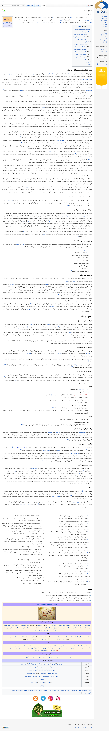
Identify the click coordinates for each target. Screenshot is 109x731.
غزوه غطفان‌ (47, 667)
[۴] (20, 136)
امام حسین (37, 639)
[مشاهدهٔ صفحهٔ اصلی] (101, 7)
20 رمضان (5, 23)
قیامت (17, 244)
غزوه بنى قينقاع (32, 664)
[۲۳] (71, 355)
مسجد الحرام (22, 657)
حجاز (61, 23)
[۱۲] (37, 218)
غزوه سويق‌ (24, 664)
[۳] (87, 128)
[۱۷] (63, 300)
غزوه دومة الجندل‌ (52, 673)
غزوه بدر (33, 628)
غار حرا (66, 657)
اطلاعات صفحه (103, 43)
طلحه (30, 646)
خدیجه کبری (62, 639)
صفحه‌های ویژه (103, 37)
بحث (88, 5)
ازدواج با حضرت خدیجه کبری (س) (58, 625)
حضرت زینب (29, 639)
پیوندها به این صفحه (101, 33)
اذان (58, 327)
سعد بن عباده (26, 187)
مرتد (51, 395)
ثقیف (73, 281)
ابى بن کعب (88, 90)
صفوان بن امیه (83, 216)
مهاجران (86, 250)
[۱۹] (55, 306)
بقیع (44, 657)
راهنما (105, 23)
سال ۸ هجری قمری (76, 690)
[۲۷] (4, 377)
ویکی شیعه (104, 50)
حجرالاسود (39, 625)
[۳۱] (68, 439)
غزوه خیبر (9, 628)
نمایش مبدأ (37, 5)
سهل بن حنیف (43, 648)
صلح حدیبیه (32, 74)
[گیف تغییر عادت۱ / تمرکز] (101, 78)
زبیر (23, 221)
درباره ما (105, 25)
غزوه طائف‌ (34, 683)
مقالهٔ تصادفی (103, 21)
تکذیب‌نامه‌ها (71, 727)
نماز (28, 327)
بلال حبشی (36, 650)
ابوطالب (51, 637)
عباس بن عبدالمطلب (30, 637)
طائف (8, 201)
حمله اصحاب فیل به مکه (84, 625)
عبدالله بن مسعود (82, 648)
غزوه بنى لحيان (55, 676)
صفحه (91, 5)
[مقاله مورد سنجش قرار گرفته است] (2, 10)
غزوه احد (28, 628)
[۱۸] (30, 303)
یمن (78, 502)
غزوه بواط (53, 664)
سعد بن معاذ (67, 648)
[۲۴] (89, 361)
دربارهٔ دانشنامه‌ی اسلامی (79, 727)
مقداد (71, 646)
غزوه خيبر (41, 679)
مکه (53, 18)
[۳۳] (87, 450)
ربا (79, 474)
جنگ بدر (12, 284)
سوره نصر (39, 23)
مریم (44, 450)
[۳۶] (63, 483)
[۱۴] (78, 236)
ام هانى (58, 432)
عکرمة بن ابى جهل (83, 389)
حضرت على (79, 301)
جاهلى (69, 332)
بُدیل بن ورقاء (60, 140)
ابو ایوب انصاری (35, 648)
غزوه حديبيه (28, 676)
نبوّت (31, 324)
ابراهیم (58, 450)
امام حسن (44, 639)
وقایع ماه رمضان (65, 690)
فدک (47, 657)
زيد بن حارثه (57, 646)
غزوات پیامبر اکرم (43, 690)
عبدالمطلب (69, 74)
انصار (86, 253)
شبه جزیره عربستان (87, 20)
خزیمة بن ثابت (11, 648)
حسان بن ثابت (56, 496)
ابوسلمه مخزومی (65, 646)
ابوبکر (34, 646)
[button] (90, 26)
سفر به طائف (69, 628)
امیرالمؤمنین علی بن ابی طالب (83, 637)
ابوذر (75, 646)
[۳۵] (43, 460)
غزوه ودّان (59, 664)
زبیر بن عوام (89, 353)
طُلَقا (82, 491)
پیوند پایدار (104, 41)
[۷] (27, 148)
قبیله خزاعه (80, 74)
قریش (61, 20)
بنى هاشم (50, 74)
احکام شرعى (34, 468)
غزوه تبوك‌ (41, 686)
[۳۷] (71, 496)
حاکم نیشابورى (75, 453)
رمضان (42, 18)
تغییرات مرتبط (103, 35)
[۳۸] (74, 498)
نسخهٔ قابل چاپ (103, 39)
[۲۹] (41, 424)
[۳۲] (12, 447)
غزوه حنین (46, 630)
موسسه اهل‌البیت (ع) (102, 64)
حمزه (80, 405)
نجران (74, 502)
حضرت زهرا (53, 639)
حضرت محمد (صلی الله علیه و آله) (47, 604)
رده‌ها (90, 690)
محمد (71, 143)
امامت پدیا (104, 52)
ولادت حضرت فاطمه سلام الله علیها (13, 625)
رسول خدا (72, 18)
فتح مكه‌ (47, 683)
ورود (2, 2)
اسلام (90, 23)
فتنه (47, 121)
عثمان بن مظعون (49, 646)
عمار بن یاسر (80, 646)
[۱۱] (68, 205)
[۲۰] (19, 329)
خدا (23, 244)
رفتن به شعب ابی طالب (84, 628)
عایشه (50, 152)
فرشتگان (51, 221)
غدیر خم (35, 630)
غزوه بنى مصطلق (37, 676)
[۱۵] (71, 271)
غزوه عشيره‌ (46, 664)
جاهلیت (14, 471)
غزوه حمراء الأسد (32, 667)
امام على (50, 432)
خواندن (43, 5)
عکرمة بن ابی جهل (64, 216)
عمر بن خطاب (14, 646)
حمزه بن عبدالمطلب (42, 637)
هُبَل (60, 448)
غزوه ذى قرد (46, 676)
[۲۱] (69, 337)
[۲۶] (72, 367)
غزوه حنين (41, 683)
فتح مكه (83, 14)
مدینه (70, 657)
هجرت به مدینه (61, 628)
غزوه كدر (40, 664)
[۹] (77, 175)
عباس (28, 309)
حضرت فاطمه (82, 432)
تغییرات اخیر (104, 19)
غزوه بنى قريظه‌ (31, 673)
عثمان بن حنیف (51, 648)
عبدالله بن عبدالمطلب (68, 637)
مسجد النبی (29, 657)
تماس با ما (104, 27)
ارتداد (24, 232)
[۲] (42, 120)
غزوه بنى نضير (51, 670)
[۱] (3, 90)
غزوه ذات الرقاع (42, 670)
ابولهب (22, 637)
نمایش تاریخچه (30, 5)
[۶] (21, 142)
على (29, 221)
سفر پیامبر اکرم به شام (72, 625)
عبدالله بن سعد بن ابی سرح (80, 395)
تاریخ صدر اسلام (86, 693)
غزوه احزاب (22, 628)
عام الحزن (75, 628)
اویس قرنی (52, 650)
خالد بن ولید (58, 353)
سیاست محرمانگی (88, 727)
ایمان (46, 232)
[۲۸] (53, 407)
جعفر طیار (17, 637)
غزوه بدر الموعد (33, 670)
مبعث (27, 625)
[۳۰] (22, 424)
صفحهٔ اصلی (104, 17)
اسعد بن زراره (74, 648)
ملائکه (48, 450)
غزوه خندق (43, 673)
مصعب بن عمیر (40, 646)
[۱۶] (58, 294)
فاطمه (43, 435)
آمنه (13, 637)
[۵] (48, 142)
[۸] (75, 153)
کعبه (16, 381)
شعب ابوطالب (57, 657)
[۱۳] (47, 228)
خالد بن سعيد (19, 648)
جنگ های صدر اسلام (54, 690)
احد (75, 287)
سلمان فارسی (87, 646)
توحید (48, 324)
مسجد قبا (35, 657)
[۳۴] (21, 450)
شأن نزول (45, 23)
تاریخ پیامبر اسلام (32, 690)
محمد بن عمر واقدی (86, 79)
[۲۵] (5, 364)
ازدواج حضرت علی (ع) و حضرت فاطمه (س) (46, 628)
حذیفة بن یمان (26, 648)
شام (12, 201)
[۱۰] (83, 191)
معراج (23, 625)
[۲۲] (49, 343)
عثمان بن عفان (21, 646)
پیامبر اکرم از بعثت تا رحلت (19, 690)
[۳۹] (38, 504)
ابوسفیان (89, 160)
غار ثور (40, 657)
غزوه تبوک (40, 630)
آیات (44, 234)
